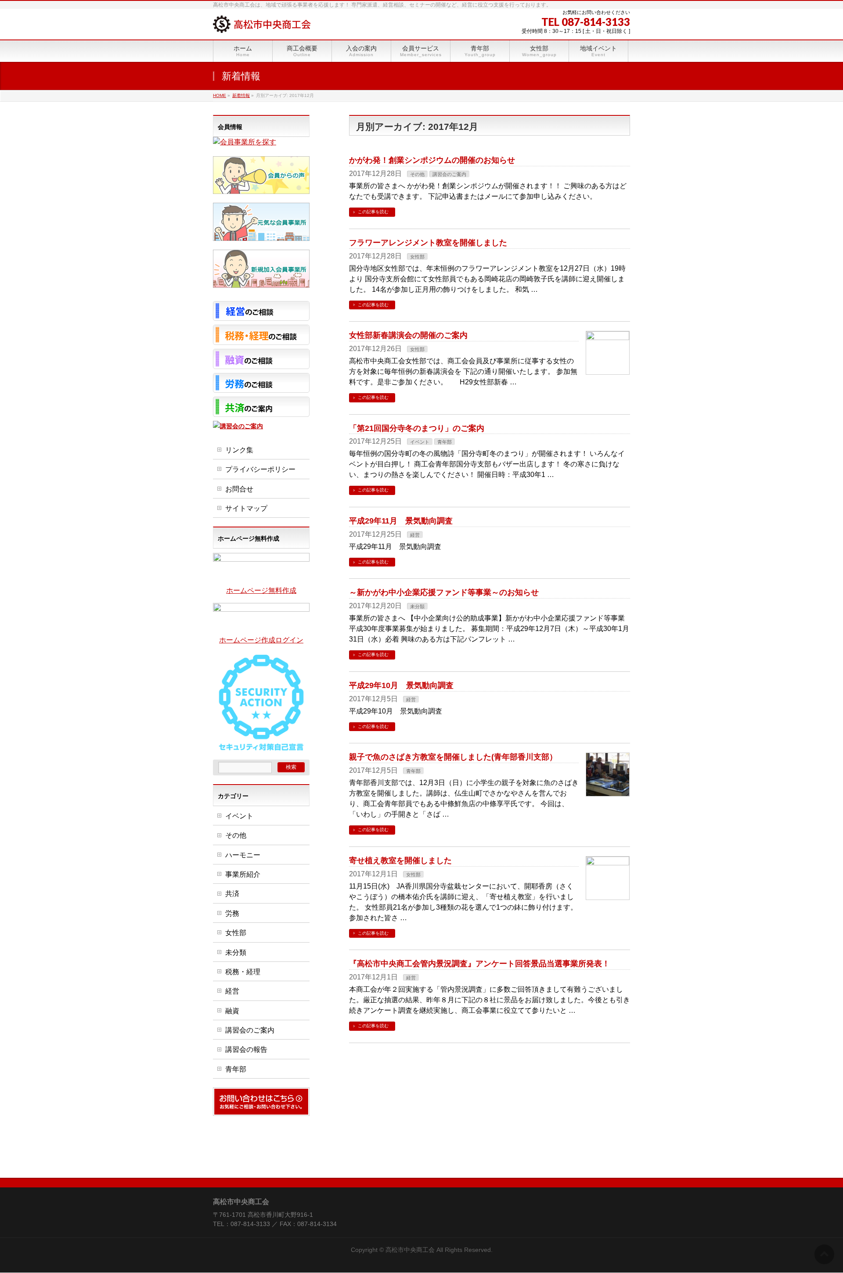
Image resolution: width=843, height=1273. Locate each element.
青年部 (444, 442)
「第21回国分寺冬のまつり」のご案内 (416, 428)
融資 (232, 1011)
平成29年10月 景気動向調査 (401, 685)
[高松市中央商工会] (262, 23)
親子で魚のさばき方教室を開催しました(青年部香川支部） (453, 756)
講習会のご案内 (449, 174)
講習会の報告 (246, 1049)
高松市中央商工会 (410, 1249)
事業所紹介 (242, 874)
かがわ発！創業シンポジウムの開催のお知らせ (432, 160)
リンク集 (239, 450)
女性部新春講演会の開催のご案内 (408, 335)
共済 (232, 893)
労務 (232, 913)
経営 (415, 535)
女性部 (417, 256)
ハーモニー (242, 855)
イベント (419, 442)
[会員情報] (244, 142)
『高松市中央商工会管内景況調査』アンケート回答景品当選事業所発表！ (479, 963)
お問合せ (239, 489)
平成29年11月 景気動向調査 (401, 520)
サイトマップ (246, 508)
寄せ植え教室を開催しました (400, 860)
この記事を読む (373, 211)
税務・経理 (242, 971)
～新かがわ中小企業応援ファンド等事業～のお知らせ (444, 592)
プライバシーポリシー (260, 469)
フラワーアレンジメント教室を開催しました (428, 242)
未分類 (417, 606)
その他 (417, 174)
